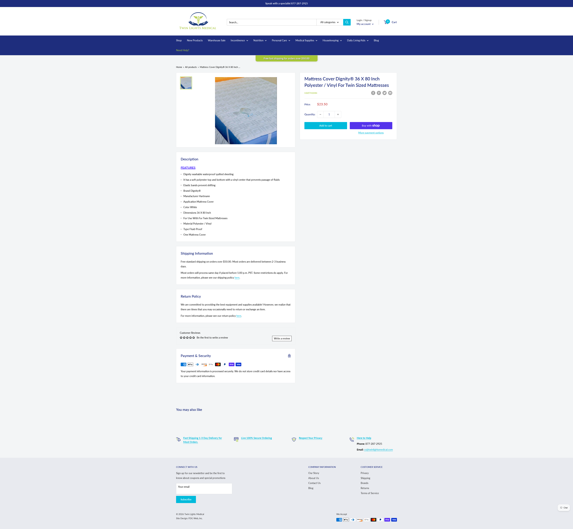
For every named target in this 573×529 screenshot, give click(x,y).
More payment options (371, 132)
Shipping (365, 478)
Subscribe (186, 499)
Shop (179, 40)
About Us (313, 478)
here (237, 277)
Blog (376, 40)
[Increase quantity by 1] (338, 114)
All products (191, 67)
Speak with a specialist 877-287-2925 (286, 3)
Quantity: (309, 114)
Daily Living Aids (356, 40)
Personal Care (279, 40)
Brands (364, 483)
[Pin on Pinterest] (379, 92)
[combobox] (274, 22)
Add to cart (325, 125)
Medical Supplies (304, 40)
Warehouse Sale (216, 40)
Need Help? (182, 50)
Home (179, 67)
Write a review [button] (282, 338)
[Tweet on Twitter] (384, 92)
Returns (365, 488)
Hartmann (310, 93)
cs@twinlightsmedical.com (378, 449)
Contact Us (314, 483)
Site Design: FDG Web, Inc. (189, 518)
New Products (195, 40)
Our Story (313, 473)
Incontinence (238, 40)
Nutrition (258, 40)
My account (364, 24)
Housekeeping (331, 40)
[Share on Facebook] (373, 92)
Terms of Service (370, 493)
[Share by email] (390, 92)
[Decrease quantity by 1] (320, 114)
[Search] (347, 22)
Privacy (365, 473)
